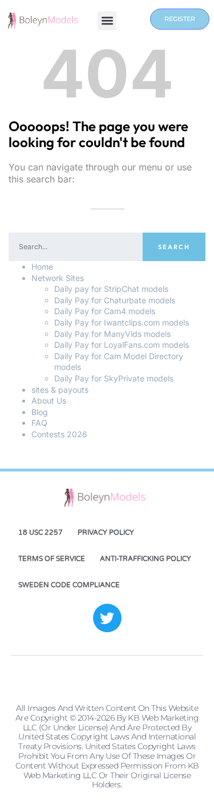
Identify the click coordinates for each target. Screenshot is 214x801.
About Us (48, 400)
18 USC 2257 (40, 532)
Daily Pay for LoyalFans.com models (121, 344)
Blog (39, 412)
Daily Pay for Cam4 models (104, 311)
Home (42, 266)
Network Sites (57, 278)
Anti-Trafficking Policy (145, 559)
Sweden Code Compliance (69, 585)
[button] (107, 20)
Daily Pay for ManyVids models (112, 334)
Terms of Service (51, 559)
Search (174, 247)
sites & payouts (59, 390)
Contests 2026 (59, 434)
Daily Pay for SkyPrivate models (113, 378)
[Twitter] (107, 618)
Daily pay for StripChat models (111, 289)
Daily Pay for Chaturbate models (114, 300)
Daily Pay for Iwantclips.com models (121, 322)
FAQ (39, 423)
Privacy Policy (106, 532)
